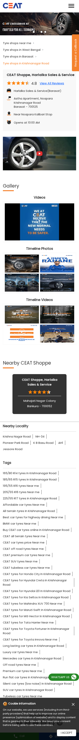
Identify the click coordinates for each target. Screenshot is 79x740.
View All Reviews (52, 83)
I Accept (66, 732)
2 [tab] (38, 32)
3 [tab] (41, 32)
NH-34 (39, 436)
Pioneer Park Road (16, 443)
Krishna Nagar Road (17, 436)
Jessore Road (12, 449)
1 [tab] (34, 32)
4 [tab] (45, 32)
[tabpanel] (39, 24)
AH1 (60, 443)
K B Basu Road (43, 443)
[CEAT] (12, 6)
